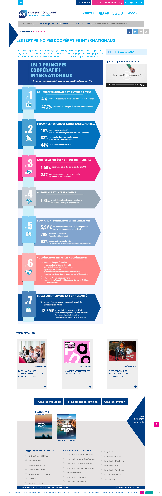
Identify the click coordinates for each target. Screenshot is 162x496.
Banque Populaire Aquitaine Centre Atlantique (81, 459)
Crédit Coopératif (109, 479)
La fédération (89, 13)
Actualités (132, 13)
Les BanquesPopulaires (103, 14)
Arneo (66, 487)
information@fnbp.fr (35, 460)
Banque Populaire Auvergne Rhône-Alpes (79, 463)
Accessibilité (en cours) (36, 483)
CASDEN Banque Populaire (112, 474)
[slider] (125, 84)
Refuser (149, 492)
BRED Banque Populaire (74, 472)
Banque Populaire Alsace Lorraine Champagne (81, 454)
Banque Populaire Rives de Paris (114, 461)
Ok (142, 492)
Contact (137, 487)
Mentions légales (129, 487)
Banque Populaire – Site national (39, 474)
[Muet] (141, 85)
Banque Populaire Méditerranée (76, 482)
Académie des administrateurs (106, 3)
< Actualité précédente (48, 401)
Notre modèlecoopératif (118, 14)
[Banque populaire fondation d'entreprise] (38, 13)
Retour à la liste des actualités (83, 401)
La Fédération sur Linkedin (37, 469)
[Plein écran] (144, 85)
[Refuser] (159, 492)
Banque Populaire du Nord (112, 452)
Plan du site (119, 487)
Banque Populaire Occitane (112, 456)
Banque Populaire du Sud (111, 465)
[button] (126, 75)
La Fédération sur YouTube (37, 465)
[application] (126, 75)
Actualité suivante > (114, 401)
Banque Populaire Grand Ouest (76, 477)
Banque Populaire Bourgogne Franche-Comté (80, 468)
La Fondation (84, 3)
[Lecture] (109, 85)
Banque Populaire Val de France (114, 470)
